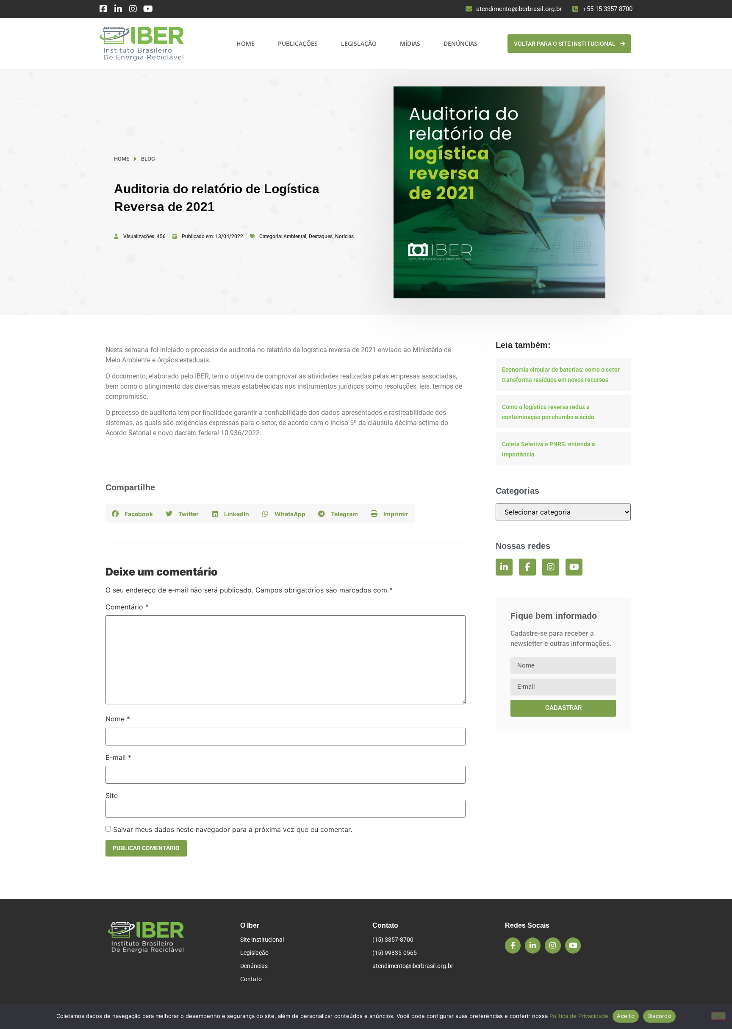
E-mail (118, 757)
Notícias (344, 236)
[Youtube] (148, 9)
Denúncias (460, 43)
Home (245, 43)
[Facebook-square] (103, 9)
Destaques (321, 236)
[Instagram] (133, 9)
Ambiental (294, 236)
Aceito (626, 1015)
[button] (132, 513)
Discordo (659, 1015)
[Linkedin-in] (118, 9)
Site (111, 795)
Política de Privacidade (578, 1015)
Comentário (127, 606)
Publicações (298, 43)
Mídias (410, 43)
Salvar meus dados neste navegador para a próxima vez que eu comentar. (232, 829)
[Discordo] (718, 1016)
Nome (117, 718)
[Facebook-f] (527, 567)
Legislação (359, 43)
